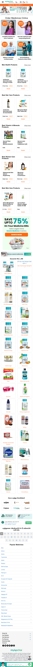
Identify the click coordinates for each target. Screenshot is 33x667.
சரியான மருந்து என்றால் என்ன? (11, 523)
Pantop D (3, 572)
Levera (3, 569)
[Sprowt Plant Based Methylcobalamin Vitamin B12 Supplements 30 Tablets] (8, 134)
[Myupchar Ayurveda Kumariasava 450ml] (23, 165)
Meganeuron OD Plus (7, 619)
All (1, 533)
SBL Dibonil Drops (6, 616)
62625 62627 (20, 517)
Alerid (2, 560)
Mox (2, 548)
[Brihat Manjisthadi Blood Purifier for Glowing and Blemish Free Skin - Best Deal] (8, 196)
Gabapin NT (4, 594)
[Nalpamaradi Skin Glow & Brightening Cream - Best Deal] (8, 165)
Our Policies (5, 635)
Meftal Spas (4, 566)
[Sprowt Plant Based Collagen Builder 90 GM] (23, 196)
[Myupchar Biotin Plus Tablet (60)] (23, 103)
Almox (3, 551)
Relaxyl (3, 563)
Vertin (2, 582)
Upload (28, 522)
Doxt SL (3, 600)
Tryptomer (4, 557)
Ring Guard (4, 613)
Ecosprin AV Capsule (6, 579)
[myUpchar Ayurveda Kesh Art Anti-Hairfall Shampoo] (8, 103)
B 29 (2, 576)
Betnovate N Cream (6, 604)
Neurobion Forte (5, 622)
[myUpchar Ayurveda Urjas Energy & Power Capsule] (8, 72)
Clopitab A (4, 597)
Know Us (4, 633)
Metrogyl (3, 588)
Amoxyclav (4, 585)
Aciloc (3, 554)
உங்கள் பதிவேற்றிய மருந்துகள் (10, 524)
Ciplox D (3, 607)
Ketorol (3, 591)
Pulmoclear (4, 610)
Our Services (5, 637)
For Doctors (5, 639)
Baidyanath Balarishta (7, 625)
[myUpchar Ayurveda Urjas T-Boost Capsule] (23, 72)
